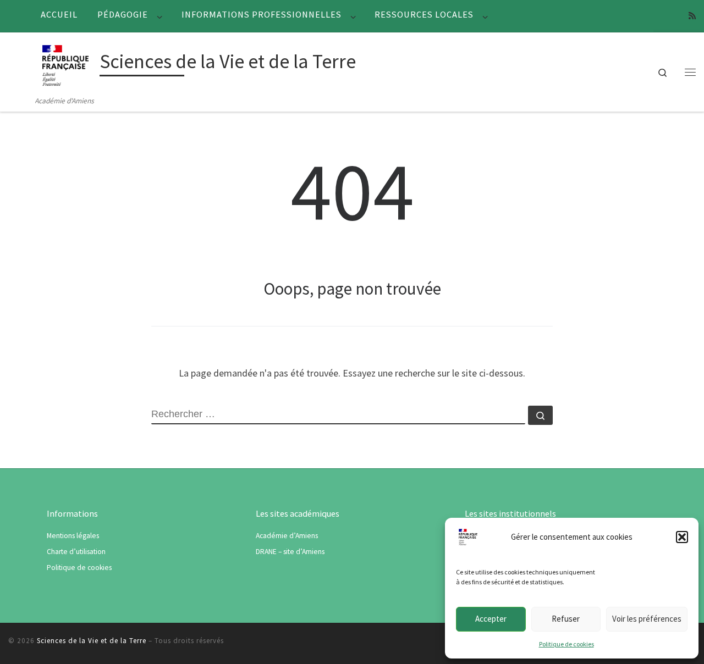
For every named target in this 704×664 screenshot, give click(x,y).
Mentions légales (73, 535)
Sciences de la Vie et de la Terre (91, 640)
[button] (682, 537)
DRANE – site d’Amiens (290, 551)
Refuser (566, 618)
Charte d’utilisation (76, 551)
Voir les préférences (646, 618)
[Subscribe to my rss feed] (692, 15)
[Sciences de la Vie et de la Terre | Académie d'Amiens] (65, 63)
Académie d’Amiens (287, 535)
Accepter (491, 618)
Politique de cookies (566, 644)
